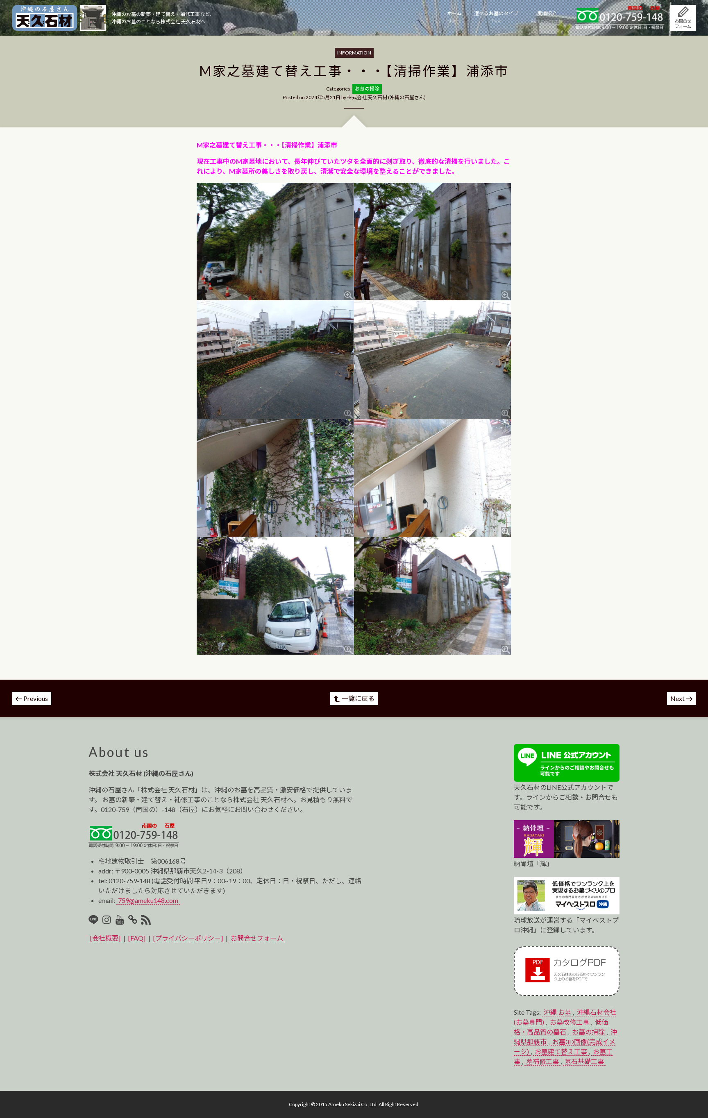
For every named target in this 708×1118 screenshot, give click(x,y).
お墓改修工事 (569, 1022)
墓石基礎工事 (584, 1061)
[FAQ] (136, 938)
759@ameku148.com (148, 900)
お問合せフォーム (257, 938)
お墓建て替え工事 (561, 1051)
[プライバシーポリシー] (188, 938)
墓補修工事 (542, 1061)
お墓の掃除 (588, 1032)
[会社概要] (105, 938)
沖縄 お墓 (557, 1012)
